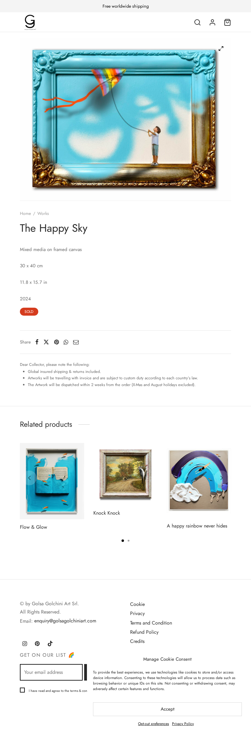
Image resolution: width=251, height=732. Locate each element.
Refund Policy (144, 632)
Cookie (137, 604)
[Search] (197, 22)
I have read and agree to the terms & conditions (63, 690)
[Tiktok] (50, 644)
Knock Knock (106, 512)
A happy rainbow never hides (197, 525)
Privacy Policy (183, 723)
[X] (46, 342)
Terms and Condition (151, 622)
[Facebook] (37, 342)
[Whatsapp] (66, 342)
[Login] (212, 22)
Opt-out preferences (153, 723)
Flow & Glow (33, 526)
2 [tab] (128, 541)
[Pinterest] (56, 342)
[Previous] (29, 478)
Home (25, 213)
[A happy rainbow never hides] (199, 480)
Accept (167, 709)
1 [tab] (123, 540)
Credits (137, 641)
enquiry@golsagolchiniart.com (65, 620)
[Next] (221, 478)
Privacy (137, 613)
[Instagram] (24, 644)
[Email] (76, 342)
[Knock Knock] (125, 474)
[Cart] (227, 22)
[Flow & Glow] (52, 481)
